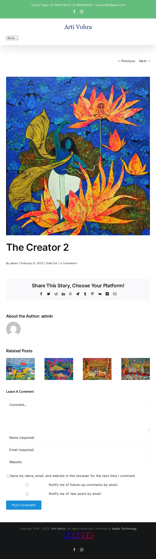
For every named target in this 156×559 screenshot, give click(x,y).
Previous (128, 61)
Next (143, 61)
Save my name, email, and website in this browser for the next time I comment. (72, 476)
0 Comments (68, 263)
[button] (9, 369)
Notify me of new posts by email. (75, 494)
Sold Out (51, 263)
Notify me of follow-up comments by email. (83, 485)
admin (14, 263)
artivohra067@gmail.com (110, 4)
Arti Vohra (58, 528)
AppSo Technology (124, 528)
